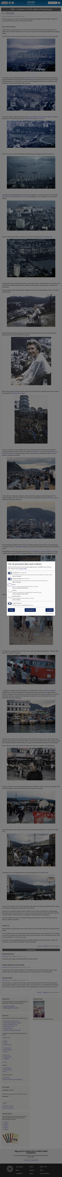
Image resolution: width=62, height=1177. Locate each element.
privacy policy (23, 568)
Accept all (49, 610)
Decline (11, 610)
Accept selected (30, 610)
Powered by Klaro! (50, 613)
